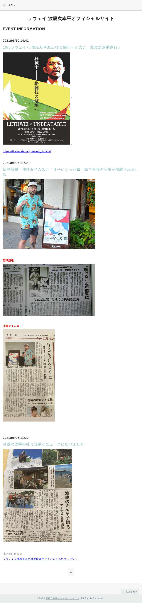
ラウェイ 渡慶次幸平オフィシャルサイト (71, 18)
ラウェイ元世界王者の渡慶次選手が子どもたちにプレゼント (40, 559)
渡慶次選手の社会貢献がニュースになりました (43, 444)
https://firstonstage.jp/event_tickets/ (27, 151)
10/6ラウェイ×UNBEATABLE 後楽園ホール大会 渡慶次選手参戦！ (62, 47)
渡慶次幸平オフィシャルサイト (62, 598)
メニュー (12, 5)
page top (131, 592)
